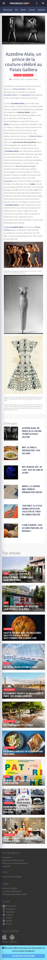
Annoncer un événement (13, 860)
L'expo (7, 227)
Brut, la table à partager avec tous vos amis (31, 450)
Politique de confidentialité (14, 894)
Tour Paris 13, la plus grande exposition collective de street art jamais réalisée (32, 510)
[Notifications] (36, 3)
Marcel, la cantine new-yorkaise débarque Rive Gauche (32, 489)
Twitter (9, 914)
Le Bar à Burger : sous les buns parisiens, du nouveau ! (32, 528)
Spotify (8, 920)
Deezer (8, 923)
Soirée (23, 9)
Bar (16, 9)
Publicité (6, 866)
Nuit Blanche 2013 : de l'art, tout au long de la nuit (32, 469)
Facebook (9, 911)
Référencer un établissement (15, 863)
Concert (31, 9)
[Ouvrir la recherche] (43, 3)
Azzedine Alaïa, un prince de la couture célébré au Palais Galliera (31, 433)
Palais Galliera (19, 89)
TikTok (8, 918)
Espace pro (7, 857)
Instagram (10, 908)
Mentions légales (9, 888)
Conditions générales (11, 891)
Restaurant (8, 9)
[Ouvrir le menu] (4, 3)
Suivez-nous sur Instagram (24, 956)
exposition (26, 95)
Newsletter (10, 905)
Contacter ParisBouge (12, 876)
